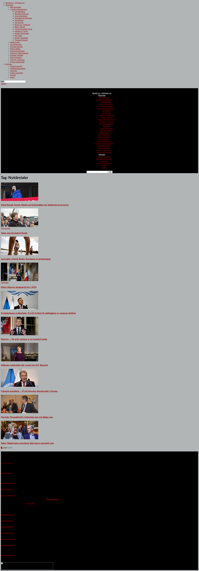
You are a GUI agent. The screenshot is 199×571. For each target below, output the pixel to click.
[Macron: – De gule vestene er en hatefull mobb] (19, 335)
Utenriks (13, 71)
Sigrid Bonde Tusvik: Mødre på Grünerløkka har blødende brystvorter (35, 205)
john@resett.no (7, 489)
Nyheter (9, 64)
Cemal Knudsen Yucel (23, 29)
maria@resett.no (7, 515)
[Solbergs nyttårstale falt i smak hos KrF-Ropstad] (19, 361)
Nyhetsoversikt (16, 66)
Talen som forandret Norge (14, 233)
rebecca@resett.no (8, 539)
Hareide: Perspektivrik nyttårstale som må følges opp (27, 417)
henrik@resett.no (8, 555)
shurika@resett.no (8, 483)
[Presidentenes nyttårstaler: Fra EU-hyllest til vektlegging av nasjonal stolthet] (19, 309)
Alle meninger (15, 7)
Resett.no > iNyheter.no (15, 3)
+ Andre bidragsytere (18, 9)
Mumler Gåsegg (16, 55)
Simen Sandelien (21, 38)
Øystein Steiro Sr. (22, 14)
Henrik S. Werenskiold (19, 53)
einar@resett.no (7, 521)
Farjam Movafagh (22, 33)
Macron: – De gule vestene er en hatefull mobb (24, 339)
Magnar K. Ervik (21, 31)
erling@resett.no (7, 533)
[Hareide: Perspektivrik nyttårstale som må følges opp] (19, 413)
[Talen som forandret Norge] (19, 226)
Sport (12, 77)
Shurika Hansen (16, 47)
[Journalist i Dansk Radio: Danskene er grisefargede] (19, 254)
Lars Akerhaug (16, 44)
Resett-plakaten (52, 499)
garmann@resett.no (9, 495)
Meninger (9, 5)
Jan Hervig (19, 23)
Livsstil (13, 75)
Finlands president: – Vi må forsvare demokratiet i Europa (29, 391)
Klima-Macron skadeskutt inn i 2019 (19, 287)
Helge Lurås (15, 42)
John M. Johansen (17, 60)
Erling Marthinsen (17, 51)
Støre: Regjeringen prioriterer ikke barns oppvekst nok (27, 443)
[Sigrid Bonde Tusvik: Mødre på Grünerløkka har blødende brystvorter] (19, 200)
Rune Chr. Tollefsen (22, 25)
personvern (30, 503)
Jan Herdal (19, 20)
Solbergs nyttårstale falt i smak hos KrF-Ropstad (24, 365)
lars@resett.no (6, 473)
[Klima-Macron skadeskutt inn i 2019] (19, 280)
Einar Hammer (16, 58)
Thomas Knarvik (21, 40)
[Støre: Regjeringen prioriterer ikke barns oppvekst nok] (19, 439)
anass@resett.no (7, 527)
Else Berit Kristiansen (23, 18)
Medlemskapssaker (17, 69)
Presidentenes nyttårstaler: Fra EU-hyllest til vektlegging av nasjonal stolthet (38, 313)
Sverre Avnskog (21, 16)
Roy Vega (18, 36)
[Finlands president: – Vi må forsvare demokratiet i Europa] (19, 387)
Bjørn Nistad (20, 27)
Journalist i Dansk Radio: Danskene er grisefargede (26, 259)
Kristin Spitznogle (17, 62)
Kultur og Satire (16, 73)
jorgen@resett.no (8, 545)
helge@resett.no (7, 463)
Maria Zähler (15, 49)
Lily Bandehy (20, 12)
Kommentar (5, 228)
